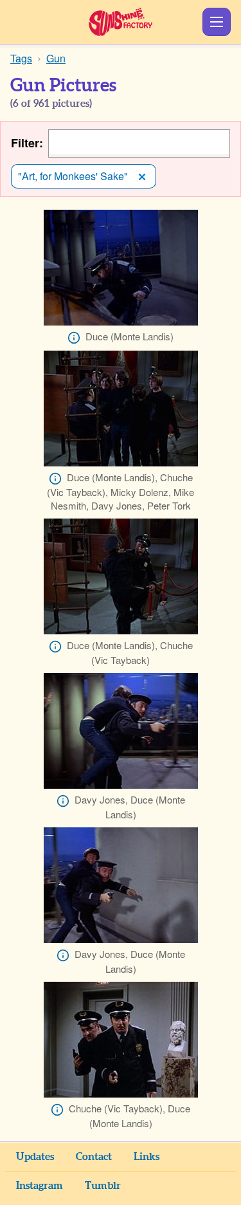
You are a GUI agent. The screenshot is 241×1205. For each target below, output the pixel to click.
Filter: (27, 143)
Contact (94, 1157)
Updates (35, 1157)
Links (146, 1157)
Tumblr (103, 1186)
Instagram (39, 1186)
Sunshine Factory (120, 22)
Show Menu (216, 22)
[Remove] (142, 176)
